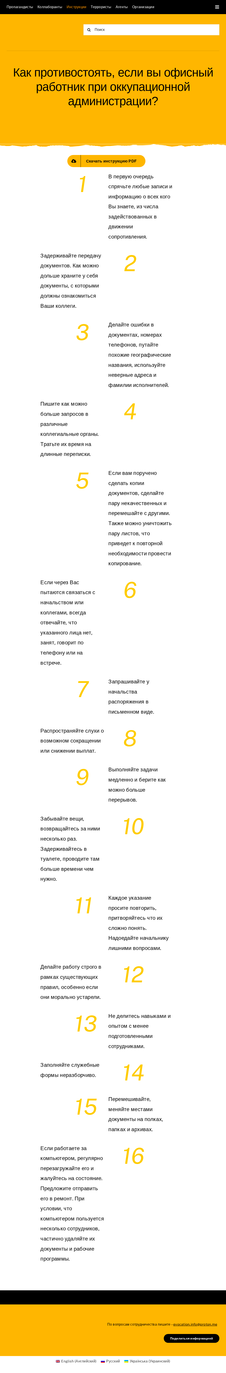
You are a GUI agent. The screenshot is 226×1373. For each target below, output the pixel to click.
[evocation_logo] (32, 24)
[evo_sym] (18, 1321)
